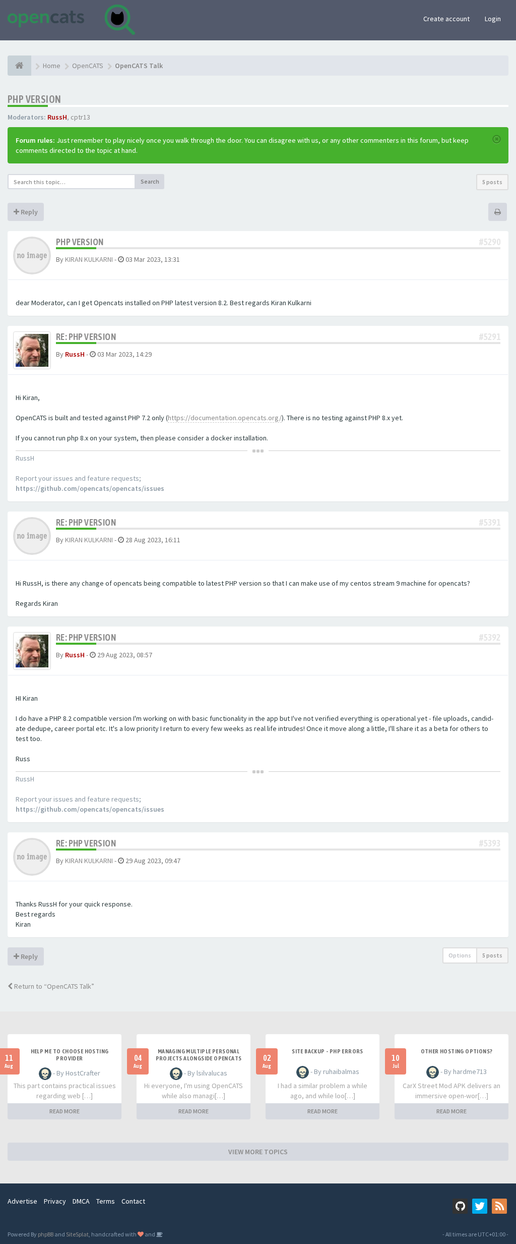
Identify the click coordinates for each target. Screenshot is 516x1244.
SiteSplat (77, 1234)
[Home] (19, 65)
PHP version (34, 99)
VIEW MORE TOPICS (258, 1151)
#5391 (489, 522)
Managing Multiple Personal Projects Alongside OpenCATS (199, 1055)
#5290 (489, 242)
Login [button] (493, 18)
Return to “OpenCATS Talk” (53, 986)
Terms (105, 1201)
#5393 (489, 843)
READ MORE (64, 1111)
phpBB (45, 1234)
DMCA (81, 1201)
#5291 (489, 336)
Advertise (22, 1201)
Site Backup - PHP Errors (327, 1051)
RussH (57, 117)
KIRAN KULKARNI (89, 259)
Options (459, 955)
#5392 (489, 637)
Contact (133, 1201)
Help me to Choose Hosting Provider (70, 1055)
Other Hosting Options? (457, 1051)
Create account (446, 18)
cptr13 (80, 117)
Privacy (55, 1201)
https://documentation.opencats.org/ (225, 417)
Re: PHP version (86, 336)
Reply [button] (28, 211)
